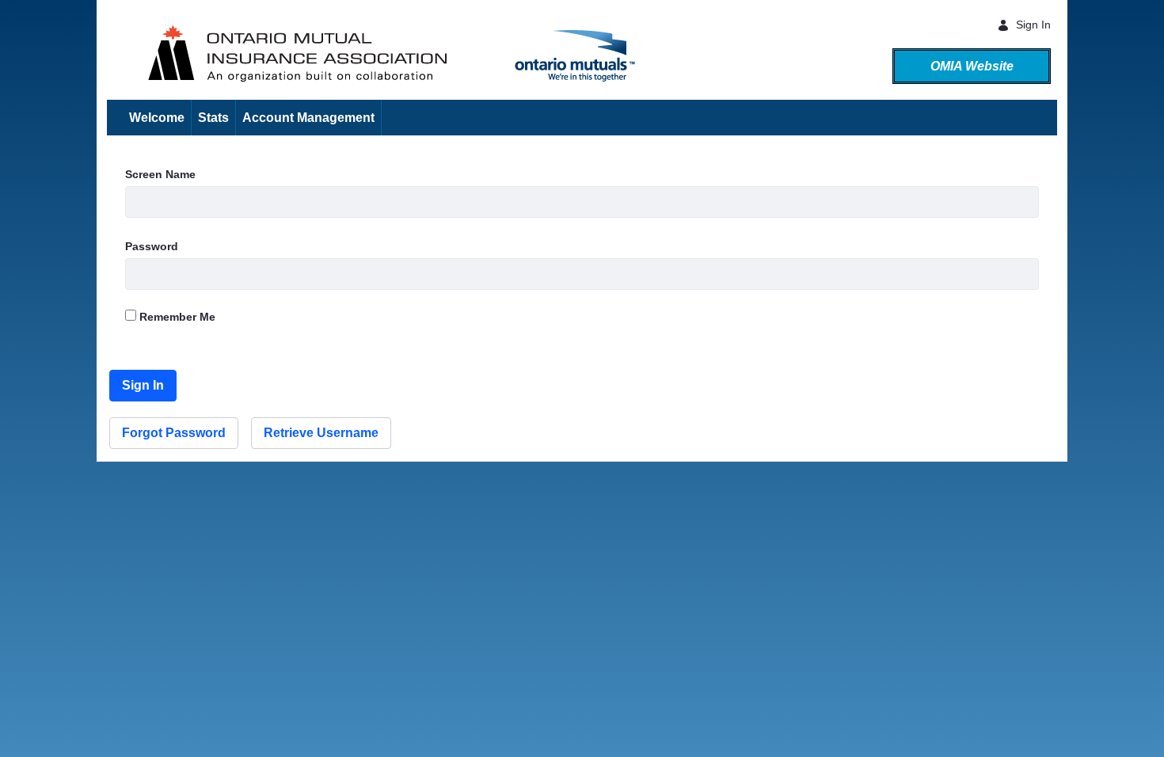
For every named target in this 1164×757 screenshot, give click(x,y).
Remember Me (175, 316)
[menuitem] (157, 117)
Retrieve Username (321, 432)
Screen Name (160, 174)
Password (151, 246)
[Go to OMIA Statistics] (113, 50)
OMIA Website (972, 66)
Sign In (1033, 24)
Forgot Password (174, 432)
